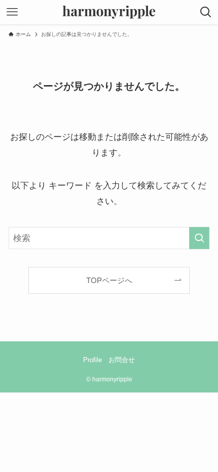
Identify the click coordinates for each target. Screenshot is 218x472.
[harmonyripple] (109, 12)
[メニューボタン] (12, 12)
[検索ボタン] (206, 12)
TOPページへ (109, 280)
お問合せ (121, 360)
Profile (92, 360)
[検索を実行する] (199, 238)
